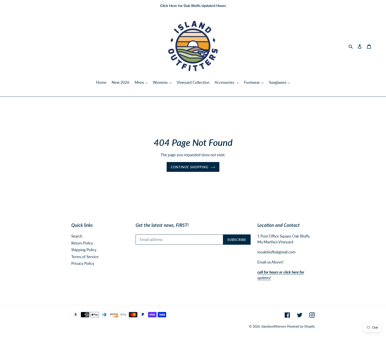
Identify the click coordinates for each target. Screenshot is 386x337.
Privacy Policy (82, 263)
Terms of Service (85, 256)
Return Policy (82, 243)
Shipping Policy (83, 249)
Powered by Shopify (301, 326)
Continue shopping (189, 167)
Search (76, 236)
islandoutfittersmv (273, 326)
